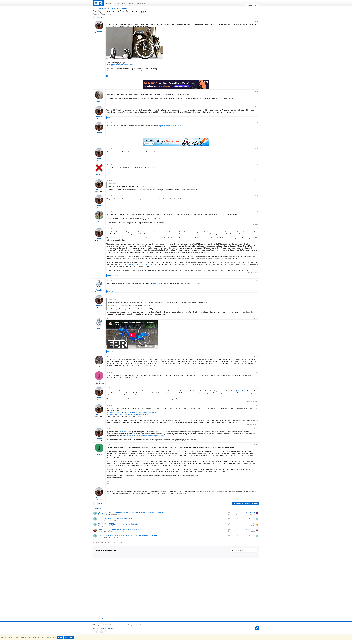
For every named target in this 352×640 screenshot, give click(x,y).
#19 (257, 444)
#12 (257, 296)
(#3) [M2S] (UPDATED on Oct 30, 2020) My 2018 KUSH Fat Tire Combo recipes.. (128, 535)
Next (99, 17)
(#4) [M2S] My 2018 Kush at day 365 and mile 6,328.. (118, 524)
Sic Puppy (100, 514)
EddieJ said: (111, 299)
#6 (257, 164)
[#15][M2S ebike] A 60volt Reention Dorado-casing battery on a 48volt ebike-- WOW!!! (131, 513)
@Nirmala (156, 283)
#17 (257, 405)
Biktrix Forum (113, 520)
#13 (257, 318)
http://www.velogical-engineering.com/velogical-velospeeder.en (128, 414)
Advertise (110, 628)
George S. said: (112, 183)
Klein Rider (252, 525)
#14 (257, 356)
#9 (257, 211)
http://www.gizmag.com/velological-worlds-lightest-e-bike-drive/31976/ (131, 412)
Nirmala (96, 14)
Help (94, 628)
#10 (257, 229)
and (114, 275)
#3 (257, 107)
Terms (98, 628)
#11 (257, 280)
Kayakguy (252, 514)
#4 (257, 122)
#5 (257, 149)
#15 (257, 372)
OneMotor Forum (115, 531)
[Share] (255, 21)
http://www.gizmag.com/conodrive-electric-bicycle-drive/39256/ (145, 436)
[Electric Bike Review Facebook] (97, 631)
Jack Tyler (100, 531)
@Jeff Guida (240, 391)
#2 (257, 91)
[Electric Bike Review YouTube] (94, 631)
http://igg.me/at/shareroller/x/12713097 (120, 65)
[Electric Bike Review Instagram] (101, 631)
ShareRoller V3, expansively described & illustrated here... (120, 530)
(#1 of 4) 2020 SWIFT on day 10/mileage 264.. (115, 518)
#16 (257, 388)
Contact (103, 628)
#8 (257, 196)
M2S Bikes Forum (115, 514)
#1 (257, 21)
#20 (257, 488)
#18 (257, 428)
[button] (112, 3)
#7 (257, 180)
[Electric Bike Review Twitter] (105, 631)
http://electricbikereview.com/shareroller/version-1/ (124, 71)
